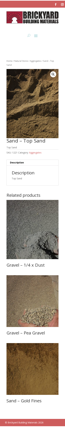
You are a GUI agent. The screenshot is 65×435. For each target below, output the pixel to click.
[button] (53, 74)
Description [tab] (17, 162)
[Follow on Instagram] (62, 4)
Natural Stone (21, 60)
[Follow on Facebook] (55, 4)
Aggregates (35, 60)
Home (9, 60)
